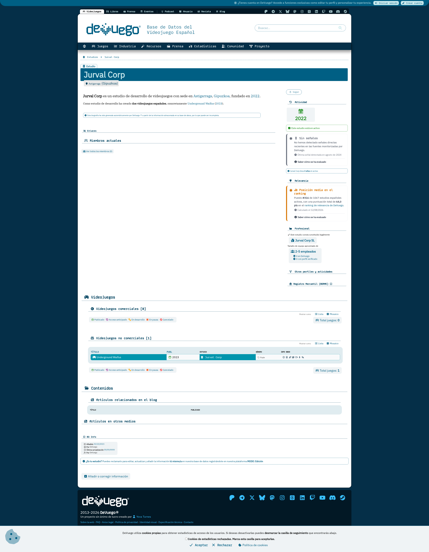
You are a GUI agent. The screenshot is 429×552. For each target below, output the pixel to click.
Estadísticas (204, 46)
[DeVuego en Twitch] (323, 11)
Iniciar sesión (387, 3)
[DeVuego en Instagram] (302, 11)
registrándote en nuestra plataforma (236, 461)
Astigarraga (202, 96)
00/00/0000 (109, 450)
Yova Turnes (143, 516)
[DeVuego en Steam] (345, 11)
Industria (126, 46)
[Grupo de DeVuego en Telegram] (273, 11)
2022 (255, 96)
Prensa (176, 46)
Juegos (101, 46)
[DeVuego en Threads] (309, 11)
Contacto (188, 522)
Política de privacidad (126, 522)
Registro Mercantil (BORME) (311, 283)
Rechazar (224, 545)
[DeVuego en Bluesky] (287, 11)
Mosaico (334, 314)
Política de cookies (255, 545)
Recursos (153, 46)
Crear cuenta (413, 3)
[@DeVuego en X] (280, 11)
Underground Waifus (201, 103)
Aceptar (200, 545)
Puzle (262, 357)
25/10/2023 (99, 444)
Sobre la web (87, 522)
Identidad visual (148, 522)
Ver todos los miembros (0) (99, 151)
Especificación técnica (170, 522)
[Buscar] (340, 28)
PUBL (169, 351)
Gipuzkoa (222, 96)
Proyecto (261, 46)
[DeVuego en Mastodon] (294, 11)
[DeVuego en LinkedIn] (316, 11)
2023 (219, 103)
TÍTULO (95, 351)
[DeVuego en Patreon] (266, 11)
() (110, 83)
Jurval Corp (213, 357)
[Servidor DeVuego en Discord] (338, 11)
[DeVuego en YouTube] (330, 11)
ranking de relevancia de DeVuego (323, 205)
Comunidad (234, 46)
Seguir (296, 92)
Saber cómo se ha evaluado (311, 161)
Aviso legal (107, 522)
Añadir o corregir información (107, 476)
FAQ (98, 522)
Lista (320, 314)
